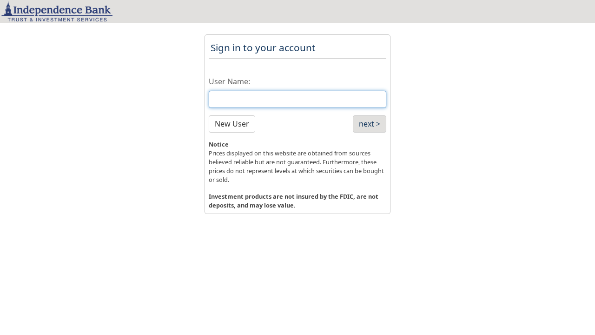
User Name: (229, 81)
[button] (232, 124)
